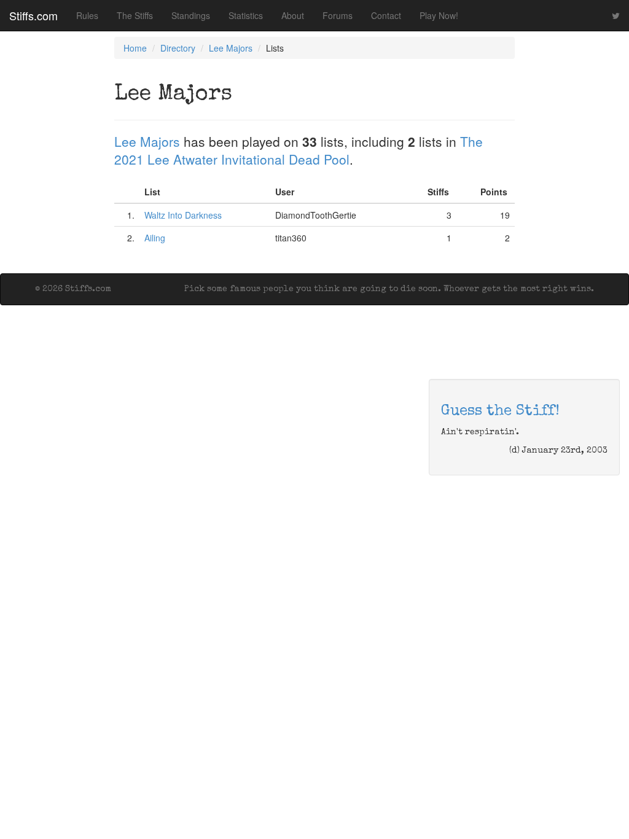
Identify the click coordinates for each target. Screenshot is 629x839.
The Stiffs (135, 15)
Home (135, 48)
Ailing (154, 238)
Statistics (246, 15)
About (292, 15)
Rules (87, 15)
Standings (190, 15)
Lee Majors (230, 48)
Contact (386, 15)
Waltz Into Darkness (183, 215)
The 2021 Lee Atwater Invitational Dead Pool (298, 150)
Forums (337, 15)
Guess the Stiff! (500, 411)
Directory (177, 48)
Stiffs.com (33, 15)
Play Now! (439, 15)
